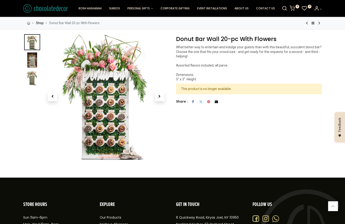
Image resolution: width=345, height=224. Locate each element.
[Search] (284, 9)
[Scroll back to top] (333, 206)
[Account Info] (318, 9)
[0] (294, 9)
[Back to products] (313, 23)
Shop (40, 23)
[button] (52, 96)
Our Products (110, 217)
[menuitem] (90, 8)
